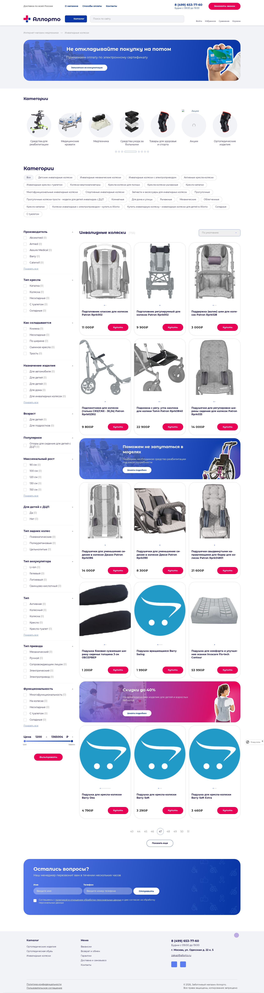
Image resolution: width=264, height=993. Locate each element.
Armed (34, 244)
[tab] (116, 151)
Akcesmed (36, 237)
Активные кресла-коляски (199, 177)
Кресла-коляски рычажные (162, 184)
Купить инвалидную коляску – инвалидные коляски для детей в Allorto (167, 206)
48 (168, 831)
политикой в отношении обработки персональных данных (88, 899)
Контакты (111, 6)
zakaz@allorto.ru (181, 955)
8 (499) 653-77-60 (188, 5)
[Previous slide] (20, 125)
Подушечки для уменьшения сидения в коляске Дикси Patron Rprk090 (158, 554)
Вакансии (86, 946)
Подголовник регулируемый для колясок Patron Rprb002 (158, 313)
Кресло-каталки (195, 184)
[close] (262, 742)
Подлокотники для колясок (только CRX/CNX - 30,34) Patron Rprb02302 (103, 411)
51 (188, 831)
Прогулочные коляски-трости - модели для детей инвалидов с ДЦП (65, 199)
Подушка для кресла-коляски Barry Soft (156, 796)
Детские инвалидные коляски (55, 177)
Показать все (31, 268)
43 (131, 831)
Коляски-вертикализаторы (85, 184)
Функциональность (38, 689)
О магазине (71, 6)
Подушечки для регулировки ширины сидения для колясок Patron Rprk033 (214, 411)
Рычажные (166, 199)
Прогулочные (202, 192)
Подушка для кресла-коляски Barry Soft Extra (211, 796)
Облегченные (211, 199)
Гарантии (86, 955)
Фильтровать (48, 757)
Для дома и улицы (142, 199)
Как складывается (37, 322)
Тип (26, 598)
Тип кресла (32, 280)
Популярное (33, 437)
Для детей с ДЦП (36, 507)
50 (181, 831)
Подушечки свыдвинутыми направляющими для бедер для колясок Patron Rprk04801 (213, 554)
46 (152, 831)
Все (29, 177)
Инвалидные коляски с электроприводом (152, 177)
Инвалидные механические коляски (100, 177)
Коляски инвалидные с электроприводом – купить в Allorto (86, 206)
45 (145, 831)
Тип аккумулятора (37, 561)
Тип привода (33, 646)
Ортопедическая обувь (40, 951)
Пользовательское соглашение (44, 988)
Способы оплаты (92, 6)
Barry (33, 256)
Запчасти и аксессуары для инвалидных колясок (159, 192)
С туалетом (33, 214)
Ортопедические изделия (41, 946)
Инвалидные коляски (39, 955)
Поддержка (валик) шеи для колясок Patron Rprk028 (214, 313)
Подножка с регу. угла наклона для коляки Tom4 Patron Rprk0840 (160, 409)
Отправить (146, 891)
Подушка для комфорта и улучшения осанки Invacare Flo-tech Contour (214, 654)
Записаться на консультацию (87, 67)
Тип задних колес (37, 531)
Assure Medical (39, 250)
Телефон (88, 884)
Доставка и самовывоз (93, 960)
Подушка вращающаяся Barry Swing (157, 652)
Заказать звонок (224, 6)
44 (138, 831)
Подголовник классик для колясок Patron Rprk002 (105, 313)
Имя (35, 884)
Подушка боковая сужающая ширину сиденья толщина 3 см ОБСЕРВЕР (104, 654)
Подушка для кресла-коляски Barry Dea (102, 796)
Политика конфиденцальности (44, 984)
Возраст (30, 413)
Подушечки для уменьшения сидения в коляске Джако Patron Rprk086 (104, 554)
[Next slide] (244, 125)
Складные (220, 206)
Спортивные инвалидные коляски (105, 192)
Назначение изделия (39, 365)
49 (175, 831)
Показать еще (160, 843)
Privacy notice (255, 742)
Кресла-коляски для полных (124, 184)
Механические (188, 199)
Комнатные (118, 199)
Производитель (35, 232)
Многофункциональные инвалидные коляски (52, 192)
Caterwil (35, 262)
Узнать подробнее (137, 470)
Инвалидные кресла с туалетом (44, 184)
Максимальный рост (39, 459)
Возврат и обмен (90, 951)
